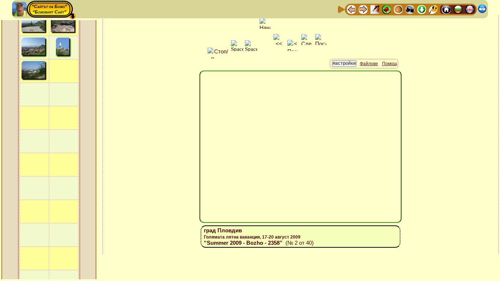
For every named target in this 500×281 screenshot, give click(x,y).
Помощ (389, 63)
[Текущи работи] (398, 9)
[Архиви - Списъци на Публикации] (374, 9)
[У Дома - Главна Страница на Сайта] (446, 9)
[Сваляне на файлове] (421, 9)
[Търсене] (433, 9)
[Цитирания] (386, 9)
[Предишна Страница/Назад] (351, 9)
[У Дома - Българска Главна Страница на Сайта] (458, 9)
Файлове (369, 63)
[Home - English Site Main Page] (469, 9)
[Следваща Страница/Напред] (363, 9)
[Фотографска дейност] (410, 9)
